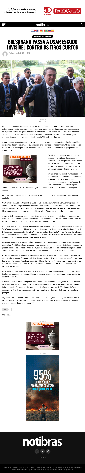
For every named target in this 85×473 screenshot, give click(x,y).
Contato (42, 457)
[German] (41, 30)
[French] (38, 30)
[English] (35, 30)
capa (9, 315)
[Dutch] (32, 30)
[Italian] (43, 30)
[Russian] (49, 30)
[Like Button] (5, 309)
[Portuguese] (46, 30)
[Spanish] (52, 30)
